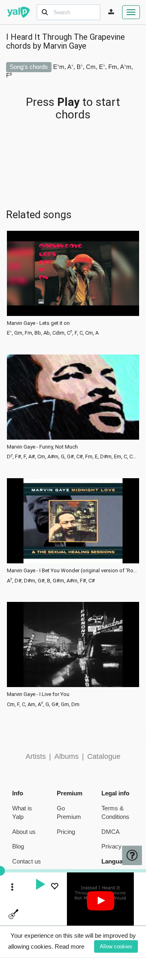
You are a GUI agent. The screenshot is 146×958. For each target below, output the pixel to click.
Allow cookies (116, 946)
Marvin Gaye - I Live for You (38, 694)
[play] (40, 885)
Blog (18, 846)
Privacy (111, 846)
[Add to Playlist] (54, 887)
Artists (36, 756)
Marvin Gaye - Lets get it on (38, 323)
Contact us (26, 861)
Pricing (66, 831)
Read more (69, 946)
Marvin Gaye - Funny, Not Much (42, 447)
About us (24, 831)
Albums (66, 756)
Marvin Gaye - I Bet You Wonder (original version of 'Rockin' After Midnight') (73, 571)
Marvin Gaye (64, 46)
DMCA (110, 831)
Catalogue (103, 756)
